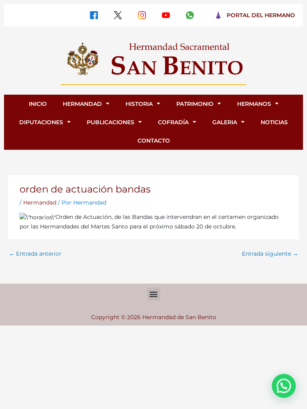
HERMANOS (254, 104)
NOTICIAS (274, 122)
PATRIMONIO (194, 104)
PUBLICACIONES (110, 122)
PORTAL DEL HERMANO (261, 15)
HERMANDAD (82, 104)
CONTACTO (154, 140)
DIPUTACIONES (41, 122)
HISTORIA (139, 104)
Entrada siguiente (270, 253)
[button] (153, 294)
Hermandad (39, 202)
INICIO (38, 104)
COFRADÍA (173, 122)
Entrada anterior (35, 253)
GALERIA (224, 122)
